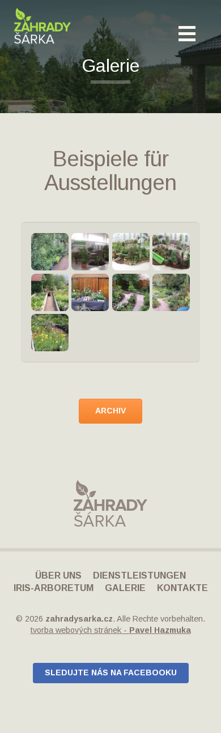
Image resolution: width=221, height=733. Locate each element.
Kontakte (182, 588)
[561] (171, 292)
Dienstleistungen (139, 575)
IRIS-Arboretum (54, 588)
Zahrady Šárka (42, 26)
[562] (50, 332)
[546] (50, 292)
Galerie (125, 588)
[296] (171, 251)
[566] (50, 251)
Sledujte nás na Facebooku (111, 672)
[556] (90, 292)
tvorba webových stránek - (111, 630)
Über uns (58, 575)
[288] (90, 251)
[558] (131, 292)
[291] (131, 251)
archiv (110, 410)
